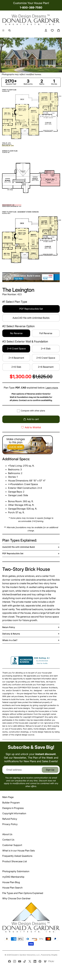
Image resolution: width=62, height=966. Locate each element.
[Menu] (3, 30)
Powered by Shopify (49, 955)
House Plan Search (12, 887)
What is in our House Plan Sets (18, 850)
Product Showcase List (14, 861)
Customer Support (12, 845)
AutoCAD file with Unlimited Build (18, 547)
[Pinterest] (40, 961)
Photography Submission (15, 871)
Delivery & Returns (11, 633)
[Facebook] (9, 961)
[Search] (9, 30)
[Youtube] (19, 961)
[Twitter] (30, 961)
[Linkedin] (35, 961)
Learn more (52, 387)
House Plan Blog (11, 882)
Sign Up (50, 769)
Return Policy (8, 627)
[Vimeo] (45, 961)
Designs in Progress (13, 808)
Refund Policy (9, 818)
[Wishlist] (52, 30)
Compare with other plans (33, 410)
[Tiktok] (24, 961)
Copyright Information (14, 813)
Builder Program (11, 802)
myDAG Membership (13, 876)
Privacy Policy (10, 824)
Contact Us (8, 839)
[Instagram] (14, 961)
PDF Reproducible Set (12, 553)
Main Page (8, 797)
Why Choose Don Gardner (16, 898)
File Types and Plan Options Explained (22, 893)
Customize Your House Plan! (31, 3)
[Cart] (58, 30)
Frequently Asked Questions (17, 855)
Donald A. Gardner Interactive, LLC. (25, 955)
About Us (7, 834)
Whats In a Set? (9, 640)
